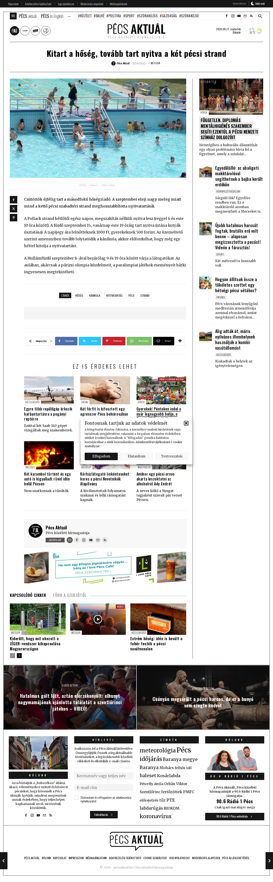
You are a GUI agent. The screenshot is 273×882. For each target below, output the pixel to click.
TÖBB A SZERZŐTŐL (70, 595)
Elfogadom (101, 456)
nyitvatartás (114, 295)
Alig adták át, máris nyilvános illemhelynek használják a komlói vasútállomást (235, 339)
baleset (148, 775)
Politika (115, 15)
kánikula (94, 295)
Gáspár (237, 32)
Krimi (84, 402)
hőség (79, 295)
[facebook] (226, 16)
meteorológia (158, 750)
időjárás (151, 759)
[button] (186, 423)
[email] (245, 16)
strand (145, 295)
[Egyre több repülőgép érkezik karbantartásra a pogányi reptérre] (49, 390)
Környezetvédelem (228, 191)
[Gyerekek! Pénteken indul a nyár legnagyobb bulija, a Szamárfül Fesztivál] (161, 390)
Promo (220, 297)
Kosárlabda (168, 775)
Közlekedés (32, 402)
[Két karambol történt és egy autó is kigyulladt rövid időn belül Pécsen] (49, 455)
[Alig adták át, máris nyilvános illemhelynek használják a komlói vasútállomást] (205, 334)
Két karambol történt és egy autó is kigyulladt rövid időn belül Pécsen (47, 479)
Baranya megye (180, 759)
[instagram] (233, 16)
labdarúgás (151, 808)
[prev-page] (12, 655)
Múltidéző (144, 467)
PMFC (188, 792)
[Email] (70, 540)
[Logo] (136, 841)
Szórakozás (148, 15)
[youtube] (239, 16)
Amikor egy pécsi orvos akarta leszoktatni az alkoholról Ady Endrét (155, 479)
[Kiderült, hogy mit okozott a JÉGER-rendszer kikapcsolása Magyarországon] (38, 619)
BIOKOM (171, 808)
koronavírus (155, 816)
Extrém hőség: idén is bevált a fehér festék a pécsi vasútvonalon (156, 643)
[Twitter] (13, 208)
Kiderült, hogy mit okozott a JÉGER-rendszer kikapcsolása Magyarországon (35, 643)
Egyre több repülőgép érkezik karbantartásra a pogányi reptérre (48, 414)
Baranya (149, 767)
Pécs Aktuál (56, 527)
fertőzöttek (171, 792)
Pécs (131, 295)
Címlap (82, 185)
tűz (162, 800)
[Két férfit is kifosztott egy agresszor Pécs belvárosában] (105, 390)
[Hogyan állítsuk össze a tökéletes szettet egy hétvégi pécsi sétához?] (205, 282)
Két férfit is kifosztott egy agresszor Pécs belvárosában (104, 411)
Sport (130, 15)
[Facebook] (13, 199)
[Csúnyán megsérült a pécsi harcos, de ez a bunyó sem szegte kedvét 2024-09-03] (269, 860)
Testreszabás (172, 456)
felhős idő (183, 768)
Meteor (155, 63)
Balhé (100, 15)
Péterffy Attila (151, 784)
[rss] (251, 16)
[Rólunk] (38, 753)
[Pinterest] (13, 217)
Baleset (30, 467)
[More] (180, 341)
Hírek (141, 402)
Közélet (86, 15)
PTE (170, 800)
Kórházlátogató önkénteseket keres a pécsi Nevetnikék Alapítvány (104, 479)
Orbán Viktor (175, 784)
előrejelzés (149, 800)
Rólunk (38, 775)
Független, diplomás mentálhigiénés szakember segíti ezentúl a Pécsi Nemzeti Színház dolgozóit (229, 128)
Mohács (167, 767)
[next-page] (19, 655)
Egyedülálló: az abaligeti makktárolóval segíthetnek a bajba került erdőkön (239, 176)
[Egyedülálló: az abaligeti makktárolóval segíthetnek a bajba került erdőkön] (205, 171)
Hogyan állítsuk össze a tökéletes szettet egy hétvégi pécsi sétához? (236, 285)
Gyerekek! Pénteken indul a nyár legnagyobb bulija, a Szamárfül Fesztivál (158, 414)
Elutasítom (136, 456)
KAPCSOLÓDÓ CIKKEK (28, 595)
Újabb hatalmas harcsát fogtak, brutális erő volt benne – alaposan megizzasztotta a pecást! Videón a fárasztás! (238, 236)
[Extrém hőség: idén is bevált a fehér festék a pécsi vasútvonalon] (158, 619)
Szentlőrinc (150, 792)
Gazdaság (169, 15)
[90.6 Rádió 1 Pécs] (234, 769)
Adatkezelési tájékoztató (153, 442)
